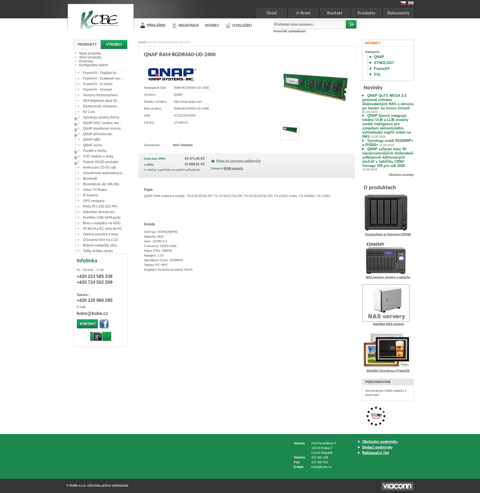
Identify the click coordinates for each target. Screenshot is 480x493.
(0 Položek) (242, 25)
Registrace (189, 25)
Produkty (367, 13)
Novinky (212, 25)
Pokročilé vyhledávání (290, 31)
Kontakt (334, 13)
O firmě (303, 13)
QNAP (379, 57)
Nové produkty (90, 53)
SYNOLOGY (384, 63)
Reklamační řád (375, 453)
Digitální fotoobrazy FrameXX (387, 370)
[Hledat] (351, 24)
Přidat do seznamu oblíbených (238, 160)
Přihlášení (156, 25)
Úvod (272, 13)
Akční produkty (90, 57)
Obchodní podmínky (380, 442)
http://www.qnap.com (188, 101)
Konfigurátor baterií (93, 65)
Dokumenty (398, 13)
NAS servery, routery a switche (388, 277)
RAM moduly (233, 168)
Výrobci (114, 44)
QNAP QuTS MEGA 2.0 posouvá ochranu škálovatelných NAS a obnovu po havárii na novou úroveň (388, 101)
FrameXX (382, 68)
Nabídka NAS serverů (388, 324)
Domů (142, 42)
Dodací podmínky (377, 447)
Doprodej (86, 61)
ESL (377, 74)
